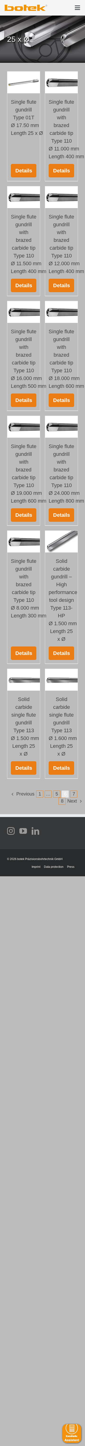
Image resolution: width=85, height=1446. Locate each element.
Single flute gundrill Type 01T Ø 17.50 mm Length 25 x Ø (27, 117)
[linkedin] (35, 831)
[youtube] (23, 831)
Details (23, 171)
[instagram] (11, 831)
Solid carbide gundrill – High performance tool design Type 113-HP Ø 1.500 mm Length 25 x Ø (63, 600)
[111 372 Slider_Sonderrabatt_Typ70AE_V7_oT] (26, 6)
